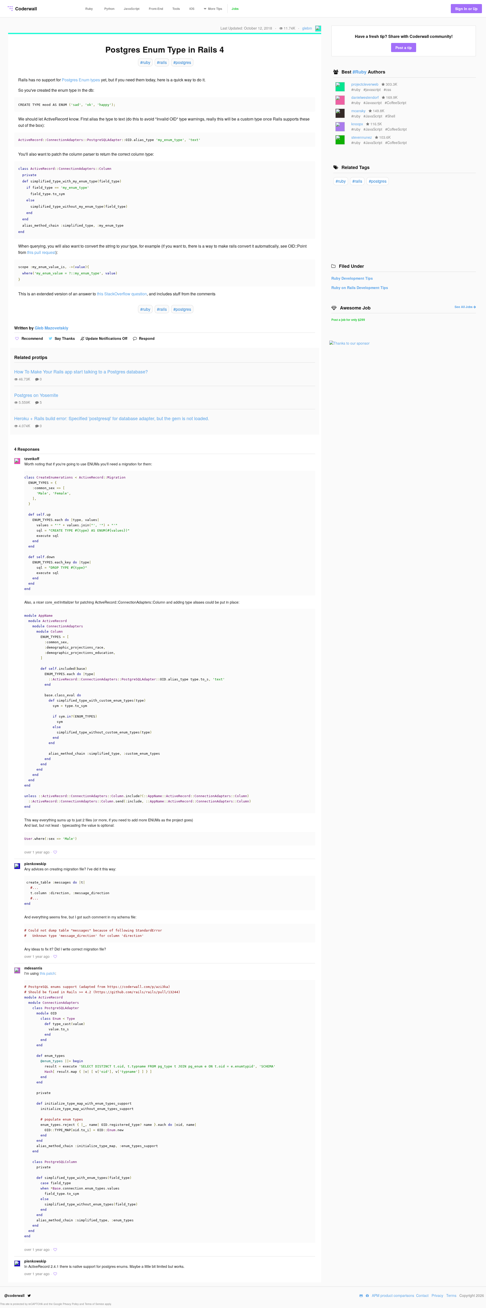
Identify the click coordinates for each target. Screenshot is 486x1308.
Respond (146, 338)
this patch (47, 973)
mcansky (358, 110)
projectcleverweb (364, 84)
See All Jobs (464, 306)
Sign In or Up (466, 8)
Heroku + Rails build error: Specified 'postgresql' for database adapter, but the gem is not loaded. (111, 418)
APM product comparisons (393, 1295)
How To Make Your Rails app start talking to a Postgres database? (81, 371)
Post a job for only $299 (348, 319)
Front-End (156, 8)
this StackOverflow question (122, 294)
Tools (176, 8)
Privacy (437, 1295)
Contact (422, 1295)
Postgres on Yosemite (36, 395)
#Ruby (360, 71)
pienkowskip (35, 863)
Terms (451, 1295)
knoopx (357, 123)
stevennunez (361, 137)
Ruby (89, 8)
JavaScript (131, 8)
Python (109, 8)
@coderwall (15, 1295)
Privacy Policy (71, 1304)
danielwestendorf (365, 97)
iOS (191, 8)
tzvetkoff (31, 458)
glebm (307, 28)
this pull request (41, 252)
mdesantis (33, 967)
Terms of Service (95, 1304)
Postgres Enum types (81, 80)
